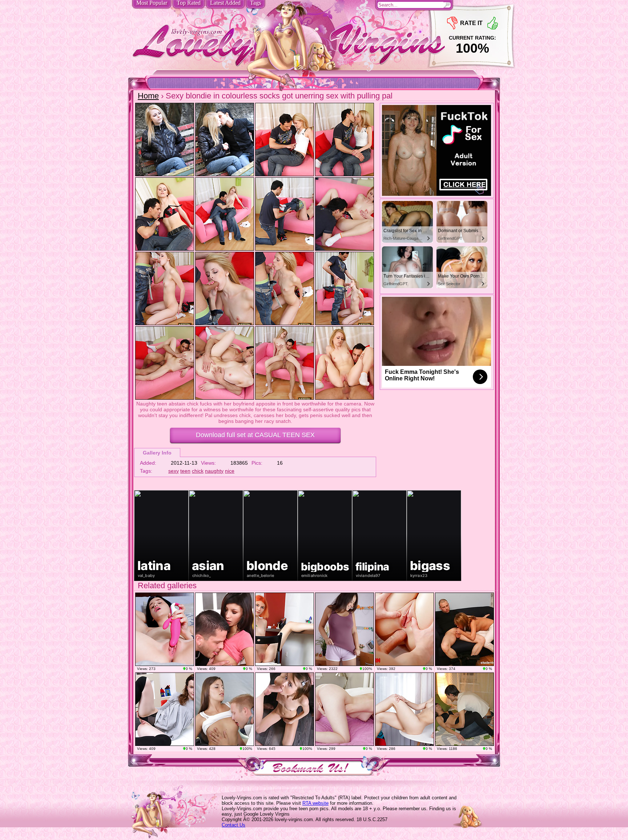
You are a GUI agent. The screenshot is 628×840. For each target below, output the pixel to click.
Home (148, 95)
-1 (452, 23)
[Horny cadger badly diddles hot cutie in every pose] (464, 629)
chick (198, 471)
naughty (214, 471)
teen (185, 471)
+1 (492, 23)
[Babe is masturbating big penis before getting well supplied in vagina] (464, 709)
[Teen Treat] (344, 709)
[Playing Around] (164, 709)
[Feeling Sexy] (284, 629)
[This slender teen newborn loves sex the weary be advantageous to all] (284, 709)
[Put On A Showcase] (404, 709)
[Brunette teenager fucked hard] (224, 629)
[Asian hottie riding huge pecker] (344, 629)
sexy (173, 471)
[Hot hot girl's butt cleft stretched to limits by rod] (404, 629)
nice (229, 471)
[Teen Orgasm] (164, 629)
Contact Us (233, 825)
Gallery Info (157, 453)
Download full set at (255, 435)
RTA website (315, 803)
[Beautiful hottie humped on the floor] (224, 709)
